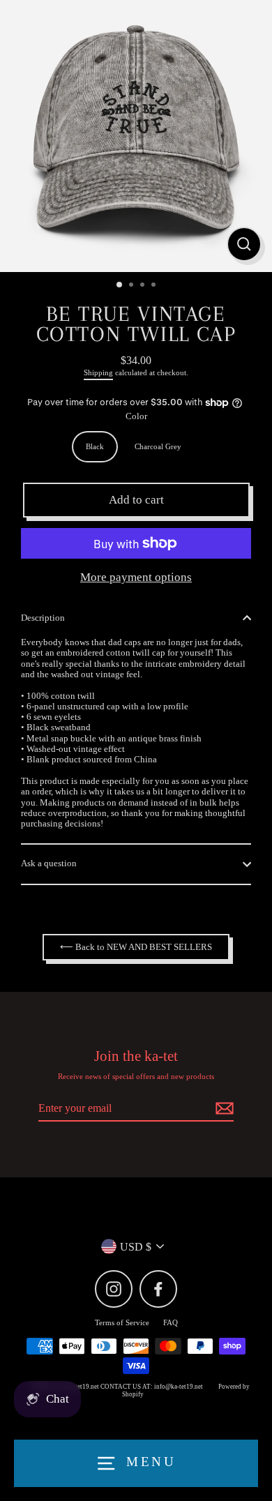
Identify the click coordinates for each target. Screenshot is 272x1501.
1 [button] (119, 285)
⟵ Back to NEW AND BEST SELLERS (136, 947)
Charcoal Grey (158, 446)
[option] (136, 136)
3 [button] (143, 285)
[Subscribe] (222, 1109)
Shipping (98, 372)
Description (43, 618)
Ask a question (49, 863)
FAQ (170, 1322)
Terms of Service (122, 1322)
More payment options (136, 577)
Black (95, 446)
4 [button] (154, 285)
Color (136, 416)
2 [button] (132, 285)
